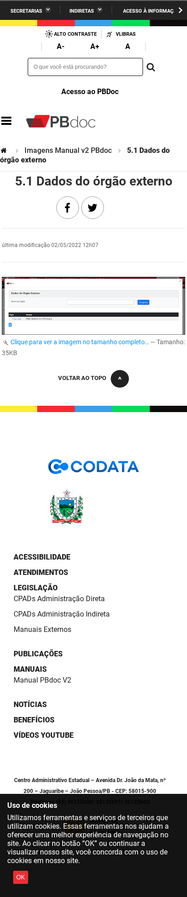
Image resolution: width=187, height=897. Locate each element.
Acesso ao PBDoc (89, 91)
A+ (94, 46)
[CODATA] (93, 469)
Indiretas (81, 11)
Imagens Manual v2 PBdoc (68, 150)
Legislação (36, 588)
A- (60, 46)
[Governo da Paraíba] (93, 522)
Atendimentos (41, 572)
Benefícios (34, 720)
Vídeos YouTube (44, 735)
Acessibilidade (42, 557)
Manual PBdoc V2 (42, 680)
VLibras (126, 34)
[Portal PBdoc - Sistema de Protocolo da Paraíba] (61, 121)
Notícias (30, 704)
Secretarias (26, 11)
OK (20, 877)
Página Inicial (4, 150)
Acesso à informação (151, 11)
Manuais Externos (42, 629)
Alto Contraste (75, 34)
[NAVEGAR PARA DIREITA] (180, 10)
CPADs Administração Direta (59, 598)
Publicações (38, 654)
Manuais (30, 669)
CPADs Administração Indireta (62, 614)
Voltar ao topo (82, 378)
